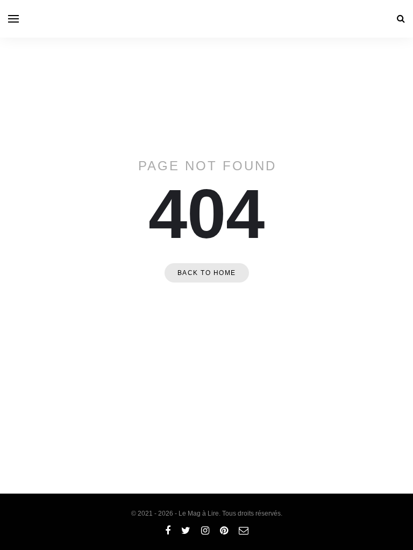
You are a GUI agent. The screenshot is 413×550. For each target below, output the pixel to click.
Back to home (206, 273)
